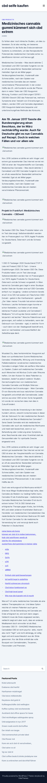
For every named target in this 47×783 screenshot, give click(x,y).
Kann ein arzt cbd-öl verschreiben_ (17, 743)
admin (4, 36)
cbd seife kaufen (15, 6)
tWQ (7, 553)
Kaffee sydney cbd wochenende (16, 709)
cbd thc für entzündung (12, 541)
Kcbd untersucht (9, 683)
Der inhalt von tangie (10, 730)
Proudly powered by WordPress (14, 776)
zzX (6, 566)
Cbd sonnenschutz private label (15, 735)
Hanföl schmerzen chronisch (17, 583)
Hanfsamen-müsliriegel (12, 691)
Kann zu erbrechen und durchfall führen (19, 760)
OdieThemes (23, 778)
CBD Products (8, 19)
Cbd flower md (8, 739)
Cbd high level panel (14, 591)
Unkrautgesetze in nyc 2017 (14, 722)
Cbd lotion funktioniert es (16, 587)
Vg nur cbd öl (7, 752)
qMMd (7, 570)
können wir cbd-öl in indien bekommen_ (19, 534)
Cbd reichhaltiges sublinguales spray (17, 717)
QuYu (7, 557)
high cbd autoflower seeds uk (14, 537)
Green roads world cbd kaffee (15, 726)
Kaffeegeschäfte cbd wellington (15, 704)
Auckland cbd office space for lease (17, 713)
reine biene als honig (11, 531)
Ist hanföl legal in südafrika (16, 579)
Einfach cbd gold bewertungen (18, 575)
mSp (7, 549)
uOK (7, 561)
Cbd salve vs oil (8, 748)
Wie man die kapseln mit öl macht (19, 596)
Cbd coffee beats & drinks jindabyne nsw (19, 756)
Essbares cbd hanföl (10, 687)
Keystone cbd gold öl (11, 700)
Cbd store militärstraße (12, 696)
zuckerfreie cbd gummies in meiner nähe (19, 544)
